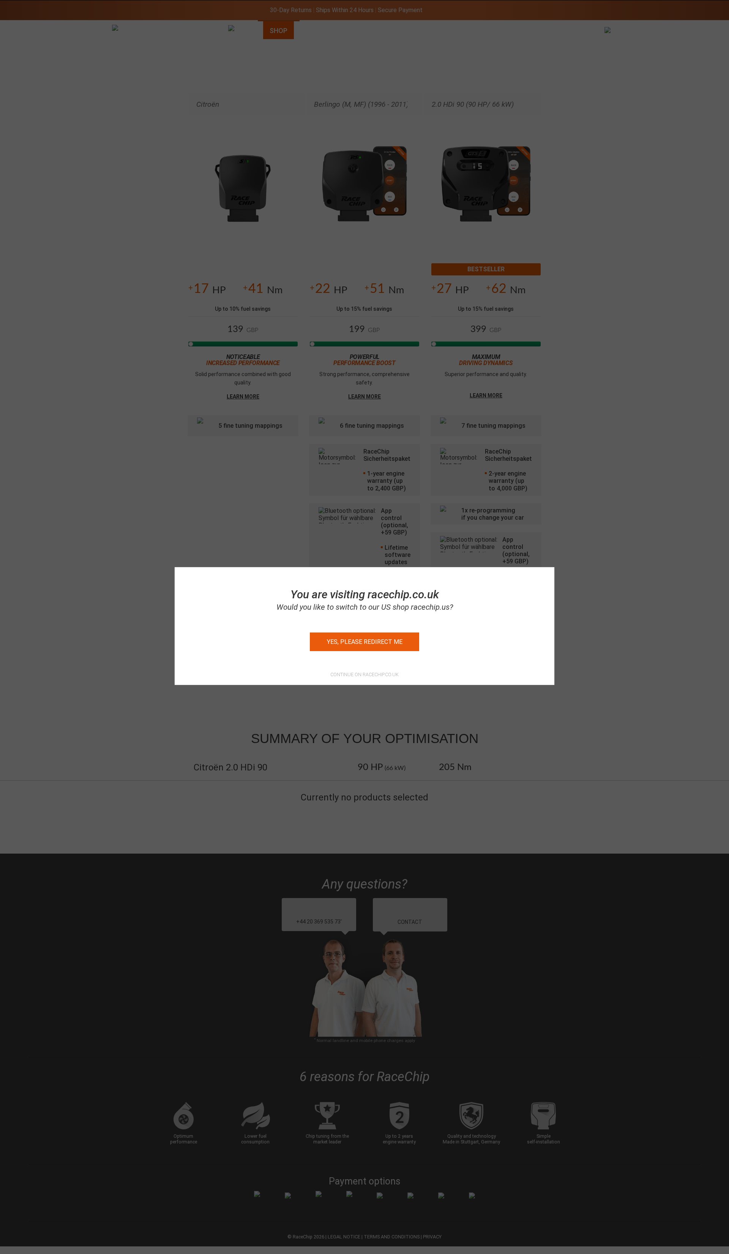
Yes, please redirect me (364, 641)
